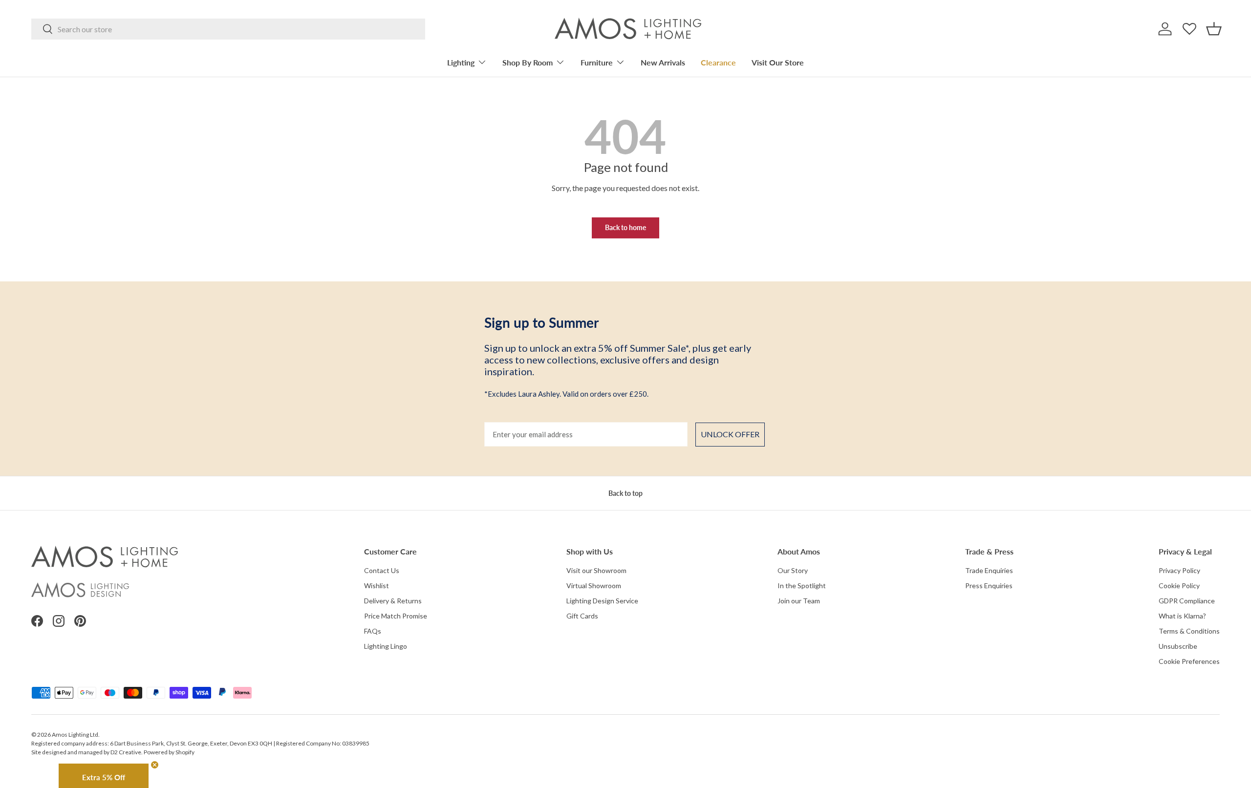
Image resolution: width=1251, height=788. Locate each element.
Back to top (625, 493)
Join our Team (798, 600)
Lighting (461, 62)
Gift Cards (582, 616)
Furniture (597, 62)
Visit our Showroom (596, 570)
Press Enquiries (989, 585)
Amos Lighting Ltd (75, 734)
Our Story (792, 570)
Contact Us (381, 570)
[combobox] (228, 29)
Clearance (718, 62)
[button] (1214, 29)
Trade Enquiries (989, 570)
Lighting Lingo (385, 646)
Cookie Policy (1179, 585)
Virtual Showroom (593, 585)
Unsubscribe (1178, 646)
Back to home (625, 227)
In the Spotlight (801, 585)
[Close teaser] (154, 764)
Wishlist (376, 585)
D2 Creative (125, 752)
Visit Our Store (778, 62)
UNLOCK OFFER (730, 434)
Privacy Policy (1179, 570)
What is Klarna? (1182, 616)
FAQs (372, 631)
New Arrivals (663, 62)
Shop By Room (527, 62)
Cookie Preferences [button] (1189, 661)
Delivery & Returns (393, 600)
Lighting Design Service (602, 600)
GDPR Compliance (1187, 600)
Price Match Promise (395, 616)
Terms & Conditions (1189, 631)
